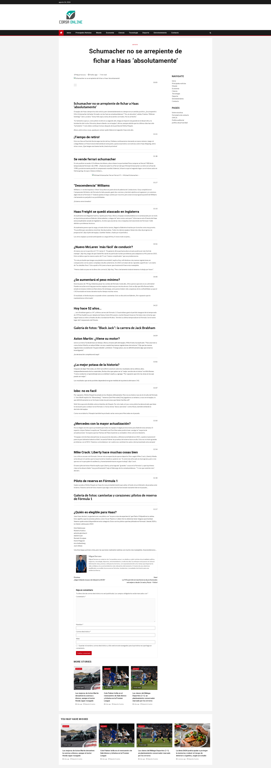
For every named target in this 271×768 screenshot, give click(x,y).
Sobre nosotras (177, 112)
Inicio (69, 33)
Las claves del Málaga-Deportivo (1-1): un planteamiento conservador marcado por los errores (154, 753)
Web (78, 639)
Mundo (99, 33)
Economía (110, 33)
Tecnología (133, 33)
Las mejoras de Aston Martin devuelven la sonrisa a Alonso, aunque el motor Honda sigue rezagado (78, 753)
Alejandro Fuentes (90, 704)
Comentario (81, 596)
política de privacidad (180, 123)
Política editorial (178, 120)
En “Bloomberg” (95, 397)
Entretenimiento (160, 33)
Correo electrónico (83, 631)
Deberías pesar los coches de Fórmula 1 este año (108, 284)
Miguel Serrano (81, 75)
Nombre (79, 624)
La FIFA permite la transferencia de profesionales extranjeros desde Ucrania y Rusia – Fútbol (139, 579)
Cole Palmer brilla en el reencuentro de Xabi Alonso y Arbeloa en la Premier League (116, 753)
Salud (178, 726)
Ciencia (121, 33)
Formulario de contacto (180, 115)
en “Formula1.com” (104, 430)
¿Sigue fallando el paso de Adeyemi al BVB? (89, 578)
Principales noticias (84, 33)
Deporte (145, 33)
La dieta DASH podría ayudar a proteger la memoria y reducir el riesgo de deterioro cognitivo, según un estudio (192, 753)
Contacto (175, 33)
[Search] (210, 33)
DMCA (174, 118)
